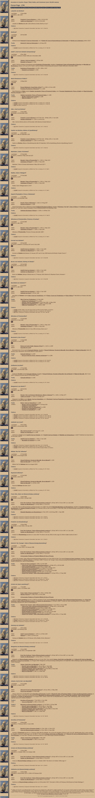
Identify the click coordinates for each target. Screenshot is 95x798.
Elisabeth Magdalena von (62, 506)
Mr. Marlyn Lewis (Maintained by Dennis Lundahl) (51, 794)
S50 (15, 105)
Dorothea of (39, 693)
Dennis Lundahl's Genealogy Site (53, 7)
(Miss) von (79, 399)
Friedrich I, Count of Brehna (28, 117)
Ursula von (72, 558)
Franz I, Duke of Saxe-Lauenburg (29, 592)
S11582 (15, 309)
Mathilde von (67, 435)
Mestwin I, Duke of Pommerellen (29, 160)
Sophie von (27, 504)
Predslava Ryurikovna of (30, 88)
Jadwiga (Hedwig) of (28, 508)
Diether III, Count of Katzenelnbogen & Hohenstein (55, 40)
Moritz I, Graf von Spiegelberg (35, 399)
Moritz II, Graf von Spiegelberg (30, 404)
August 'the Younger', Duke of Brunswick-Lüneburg (35, 573)
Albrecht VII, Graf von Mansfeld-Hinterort (31, 689)
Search (43, 7)
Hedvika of (26, 119)
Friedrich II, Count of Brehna (28, 19)
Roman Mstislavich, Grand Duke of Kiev (31, 87)
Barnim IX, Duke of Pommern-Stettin (61, 693)
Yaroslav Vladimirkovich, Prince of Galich (70, 91)
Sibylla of (28, 560)
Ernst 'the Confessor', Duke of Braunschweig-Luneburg (35, 502)
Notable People (37, 7)
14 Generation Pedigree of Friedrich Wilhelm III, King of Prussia (37, 556)
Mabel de (81, 350)
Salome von (27, 432)
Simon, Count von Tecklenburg (55, 295)
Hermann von (29, 408)
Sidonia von (29, 571)
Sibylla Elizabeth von (31, 570)
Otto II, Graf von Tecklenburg (35, 295)
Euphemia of (43, 64)
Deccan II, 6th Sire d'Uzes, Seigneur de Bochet (34, 355)
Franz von (28, 566)
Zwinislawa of (26, 161)
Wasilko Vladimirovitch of (30, 96)
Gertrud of (25, 204)
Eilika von (28, 305)
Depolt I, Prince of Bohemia (28, 202)
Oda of (69, 295)
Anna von (82, 693)
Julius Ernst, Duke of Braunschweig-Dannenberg (35, 565)
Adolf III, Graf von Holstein (27, 249)
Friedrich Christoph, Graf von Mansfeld (32, 668)
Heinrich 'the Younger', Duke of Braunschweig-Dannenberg (66, 599)
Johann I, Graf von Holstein (28, 60)
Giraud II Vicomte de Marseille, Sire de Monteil (59, 350)
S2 (14, 28)
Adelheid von (86, 206)
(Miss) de (26, 98)
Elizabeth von (28, 70)
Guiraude (33, 350)
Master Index (26, 7)
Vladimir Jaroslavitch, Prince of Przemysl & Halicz (43, 91)
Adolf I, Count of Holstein (27, 634)
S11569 (15, 47)
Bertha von (77, 40)
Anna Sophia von (30, 567)
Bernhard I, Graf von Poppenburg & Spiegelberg (60, 399)
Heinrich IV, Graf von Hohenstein (29, 40)
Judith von (26, 21)
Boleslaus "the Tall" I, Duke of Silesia (68, 206)
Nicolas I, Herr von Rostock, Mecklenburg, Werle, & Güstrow (36, 395)
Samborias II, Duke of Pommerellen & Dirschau (69, 64)
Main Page (13, 7)
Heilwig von (28, 301)
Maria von (27, 671)
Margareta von (49, 695)
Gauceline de (26, 347)
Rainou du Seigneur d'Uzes (32, 346)
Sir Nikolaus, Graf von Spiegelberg (31, 407)
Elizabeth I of (26, 62)
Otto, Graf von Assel (26, 430)
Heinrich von (29, 569)
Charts (32, 7)
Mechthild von (28, 440)
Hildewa (23, 635)
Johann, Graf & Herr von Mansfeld (62, 659)
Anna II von (23, 660)
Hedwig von (28, 409)
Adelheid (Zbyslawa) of (44, 206)
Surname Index (19, 7)
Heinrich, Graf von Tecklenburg (30, 302)
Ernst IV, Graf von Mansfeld (29, 666)
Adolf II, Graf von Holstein (50, 435)
